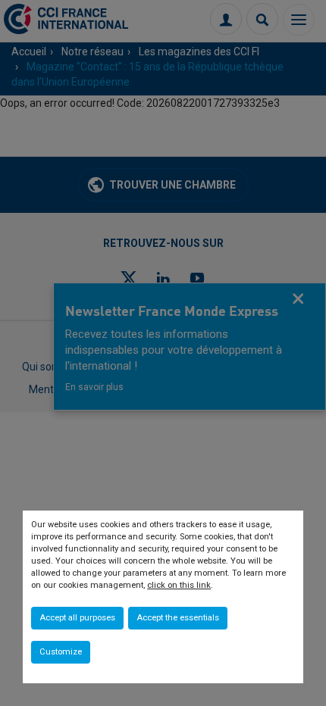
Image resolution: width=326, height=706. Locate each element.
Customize (60, 652)
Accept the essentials (177, 618)
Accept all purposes (77, 618)
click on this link (179, 585)
